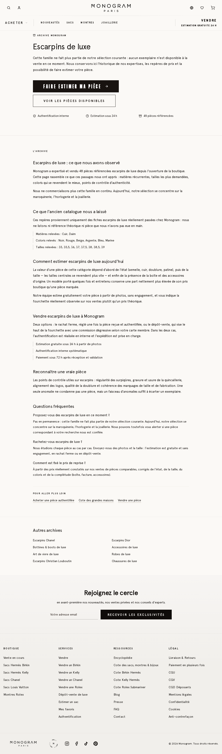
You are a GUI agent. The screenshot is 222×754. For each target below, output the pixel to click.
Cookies (174, 709)
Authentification (70, 716)
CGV (172, 680)
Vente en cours (13, 657)
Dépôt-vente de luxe (73, 694)
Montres (87, 22)
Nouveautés (50, 22)
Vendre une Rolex (70, 687)
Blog (117, 694)
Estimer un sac (68, 702)
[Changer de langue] (191, 7)
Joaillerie (109, 22)
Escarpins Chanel (44, 540)
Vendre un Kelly (69, 672)
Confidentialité (179, 702)
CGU (172, 672)
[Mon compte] (19, 7)
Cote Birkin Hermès (127, 672)
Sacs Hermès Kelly (15, 672)
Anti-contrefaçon (181, 716)
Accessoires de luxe (125, 547)
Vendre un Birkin (69, 665)
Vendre (63, 657)
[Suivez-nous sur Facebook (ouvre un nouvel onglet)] (76, 744)
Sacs (70, 22)
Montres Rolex (13, 694)
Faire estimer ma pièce (72, 86)
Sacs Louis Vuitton (16, 687)
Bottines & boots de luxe (49, 547)
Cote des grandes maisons (96, 500)
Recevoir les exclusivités (136, 614)
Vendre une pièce (129, 500)
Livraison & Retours (182, 657)
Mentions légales (180, 694)
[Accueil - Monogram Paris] (111, 8)
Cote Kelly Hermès (127, 680)
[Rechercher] (8, 7)
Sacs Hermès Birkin (16, 665)
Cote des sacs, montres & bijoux (136, 665)
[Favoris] (202, 7)
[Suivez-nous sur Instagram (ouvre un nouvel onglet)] (67, 744)
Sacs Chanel (11, 680)
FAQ (116, 709)
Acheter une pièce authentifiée (53, 500)
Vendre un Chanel (70, 680)
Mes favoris (66, 709)
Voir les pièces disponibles (74, 101)
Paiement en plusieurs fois (187, 665)
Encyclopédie (123, 657)
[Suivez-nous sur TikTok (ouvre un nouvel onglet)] (86, 744)
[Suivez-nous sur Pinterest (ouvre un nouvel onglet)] (96, 744)
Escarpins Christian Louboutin (52, 561)
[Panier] (213, 8)
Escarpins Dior (121, 540)
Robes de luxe (121, 554)
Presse (118, 702)
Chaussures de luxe (124, 561)
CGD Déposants (180, 687)
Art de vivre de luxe (46, 554)
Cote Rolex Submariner (129, 687)
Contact (119, 716)
